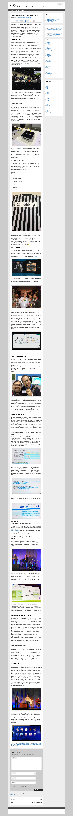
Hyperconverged (49, 94)
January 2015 (48, 72)
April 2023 (48, 44)
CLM (47, 88)
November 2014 (49, 73)
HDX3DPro (21, 744)
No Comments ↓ (28, 17)
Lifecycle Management (50, 97)
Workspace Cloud (49, 112)
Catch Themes (61, 812)
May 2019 (48, 49)
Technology (17, 10)
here (15, 111)
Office (47, 104)
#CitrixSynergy (35, 743)
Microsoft (48, 99)
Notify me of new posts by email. (18, 787)
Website (13, 782)
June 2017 (48, 56)
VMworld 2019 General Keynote (56, 33)
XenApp (47, 113)
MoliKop (14, 4)
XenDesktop (48, 115)
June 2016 (48, 62)
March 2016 (48, 65)
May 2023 (48, 43)
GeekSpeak (17, 744)
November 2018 (49, 50)
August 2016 (48, 61)
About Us (22, 10)
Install (47, 95)
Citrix (20, 743)
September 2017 (49, 54)
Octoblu (31, 744)
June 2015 (48, 68)
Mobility (24, 743)
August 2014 (48, 74)
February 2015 (48, 71)
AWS (47, 86)
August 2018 (48, 51)
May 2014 (48, 75)
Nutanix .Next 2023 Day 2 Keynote (52, 20)
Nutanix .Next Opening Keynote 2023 (52, 19)
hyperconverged (26, 744)
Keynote (14, 361)
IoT (29, 744)
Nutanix (47, 103)
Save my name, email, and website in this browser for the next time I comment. (25, 784)
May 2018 (48, 53)
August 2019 (48, 48)
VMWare (47, 111)
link (29, 100)
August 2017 (48, 55)
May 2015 (48, 69)
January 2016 (48, 66)
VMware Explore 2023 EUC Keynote (52, 16)
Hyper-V (47, 93)
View (47, 110)
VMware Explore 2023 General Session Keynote (54, 18)
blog (36, 256)
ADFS (47, 83)
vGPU (34, 744)
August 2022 (48, 45)
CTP (14, 744)
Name (13, 773)
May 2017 (48, 57)
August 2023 (48, 42)
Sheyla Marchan (49, 29)
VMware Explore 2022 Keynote (57, 28)
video (21, 411)
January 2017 (48, 60)
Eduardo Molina (22, 17)
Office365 (48, 105)
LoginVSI (48, 98)
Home (12, 10)
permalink (17, 745)
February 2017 (48, 59)
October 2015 (48, 67)
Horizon (47, 92)
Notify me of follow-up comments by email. (19, 786)
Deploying (48, 89)
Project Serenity (14, 530)
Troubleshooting (49, 107)
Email (13, 777)
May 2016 (48, 63)
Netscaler (48, 101)
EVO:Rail (21, 148)
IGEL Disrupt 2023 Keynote (51, 21)
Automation (48, 85)
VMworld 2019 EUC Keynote (58, 29)
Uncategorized (48, 109)
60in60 (40, 743)
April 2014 (48, 77)
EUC (22, 743)
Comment (14, 757)
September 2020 (49, 47)
